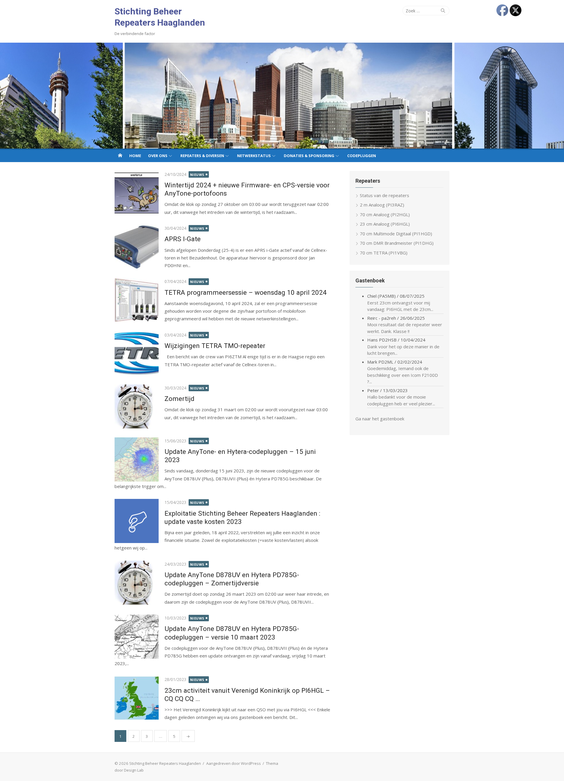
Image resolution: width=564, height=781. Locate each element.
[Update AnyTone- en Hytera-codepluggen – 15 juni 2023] (137, 459)
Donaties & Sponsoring (309, 155)
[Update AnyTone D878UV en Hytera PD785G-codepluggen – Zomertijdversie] (137, 583)
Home (135, 155)
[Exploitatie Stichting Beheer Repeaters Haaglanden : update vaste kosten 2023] (137, 521)
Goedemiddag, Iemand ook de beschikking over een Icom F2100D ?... (402, 374)
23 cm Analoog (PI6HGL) (385, 224)
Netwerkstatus (254, 155)
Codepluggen (361, 155)
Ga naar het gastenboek (379, 419)
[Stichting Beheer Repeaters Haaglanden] (282, 96)
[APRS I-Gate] (137, 247)
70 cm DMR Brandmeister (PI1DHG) (397, 243)
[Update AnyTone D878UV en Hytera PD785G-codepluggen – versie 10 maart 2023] (137, 637)
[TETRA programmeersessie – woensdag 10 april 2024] (137, 300)
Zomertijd (179, 398)
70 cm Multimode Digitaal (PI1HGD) (396, 234)
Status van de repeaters (384, 195)
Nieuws (197, 174)
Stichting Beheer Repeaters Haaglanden (160, 17)
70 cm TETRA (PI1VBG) (383, 253)
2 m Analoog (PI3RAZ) (382, 205)
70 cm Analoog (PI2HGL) (385, 214)
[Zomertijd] (137, 406)
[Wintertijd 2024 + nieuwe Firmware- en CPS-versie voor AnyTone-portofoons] (137, 193)
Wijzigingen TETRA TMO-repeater (214, 345)
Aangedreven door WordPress (233, 763)
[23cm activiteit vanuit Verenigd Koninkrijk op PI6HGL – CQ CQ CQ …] (137, 698)
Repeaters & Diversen (202, 155)
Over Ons (157, 155)
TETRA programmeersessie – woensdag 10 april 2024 (245, 292)
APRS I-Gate (182, 239)
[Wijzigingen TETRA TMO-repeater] (137, 354)
